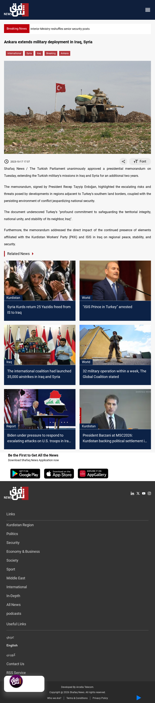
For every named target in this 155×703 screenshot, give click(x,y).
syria (29, 53)
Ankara (65, 53)
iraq (39, 53)
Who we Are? (54, 698)
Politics (12, 534)
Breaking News (17, 28)
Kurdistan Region (20, 525)
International (14, 53)
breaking (51, 53)
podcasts (13, 613)
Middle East (15, 578)
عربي (10, 637)
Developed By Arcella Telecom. (77, 687)
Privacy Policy (100, 698)
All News (13, 605)
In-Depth (13, 596)
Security (13, 542)
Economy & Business (23, 551)
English (12, 646)
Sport (10, 569)
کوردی (10, 655)
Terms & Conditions (77, 698)
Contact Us (15, 664)
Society (12, 560)
